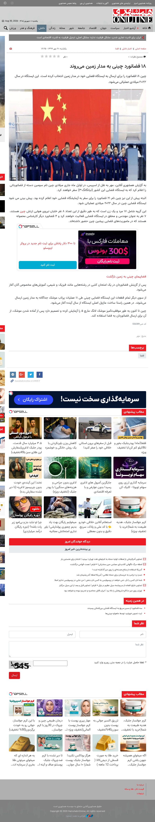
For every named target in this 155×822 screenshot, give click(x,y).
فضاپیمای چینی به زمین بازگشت (126, 276)
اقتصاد (92, 28)
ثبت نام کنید (48, 265)
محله (62, 28)
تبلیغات (140, 793)
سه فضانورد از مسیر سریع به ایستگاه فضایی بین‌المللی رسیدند (114, 608)
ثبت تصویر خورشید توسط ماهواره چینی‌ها (123, 613)
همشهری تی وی (86, 3)
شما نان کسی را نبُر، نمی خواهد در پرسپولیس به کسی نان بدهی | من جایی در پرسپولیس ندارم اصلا (98, 580)
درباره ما (140, 785)
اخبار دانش (127, 49)
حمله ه (137, 38)
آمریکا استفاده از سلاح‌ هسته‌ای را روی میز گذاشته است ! (117, 570)
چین (22, 211)
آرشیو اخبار (129, 28)
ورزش (12, 28)
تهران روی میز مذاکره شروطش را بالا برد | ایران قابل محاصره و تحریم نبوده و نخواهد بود (103, 591)
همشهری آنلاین (131, 16)
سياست (115, 28)
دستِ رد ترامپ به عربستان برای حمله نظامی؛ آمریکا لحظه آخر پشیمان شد (109, 575)
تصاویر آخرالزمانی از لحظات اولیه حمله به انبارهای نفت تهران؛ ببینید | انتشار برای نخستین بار (101, 559)
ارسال (14, 675)
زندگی (52, 28)
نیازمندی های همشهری (121, 3)
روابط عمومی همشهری (67, 3)
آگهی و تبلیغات (102, 3)
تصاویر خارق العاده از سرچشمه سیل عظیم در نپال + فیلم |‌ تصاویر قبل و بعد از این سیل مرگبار (100, 585)
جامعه (81, 28)
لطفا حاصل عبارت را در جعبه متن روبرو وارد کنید (120, 663)
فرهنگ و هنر (27, 28)
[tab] (77, 542)
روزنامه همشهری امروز (143, 3)
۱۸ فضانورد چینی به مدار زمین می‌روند (108, 66)
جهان (104, 28)
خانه (144, 28)
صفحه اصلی (140, 49)
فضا (117, 49)
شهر (71, 28)
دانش (42, 28)
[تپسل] (20, 226)
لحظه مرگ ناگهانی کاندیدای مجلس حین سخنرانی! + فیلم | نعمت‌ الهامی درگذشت (106, 564)
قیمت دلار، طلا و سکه (134, 789)
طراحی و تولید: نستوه (76, 816)
